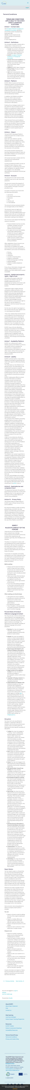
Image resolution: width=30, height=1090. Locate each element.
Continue (15, 1088)
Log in (27, 7)
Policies (4, 992)
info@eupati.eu (11, 714)
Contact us (8, 1010)
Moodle (10, 998)
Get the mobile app (7, 994)
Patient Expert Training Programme (15, 1019)
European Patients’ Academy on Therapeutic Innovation (14, 56)
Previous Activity (9, 981)
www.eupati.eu (9, 1068)
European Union (10, 1063)
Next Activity (19, 981)
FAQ (7, 1008)
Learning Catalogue (11, 1017)
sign (21, 693)
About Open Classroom (12, 1006)
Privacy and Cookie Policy (12, 1039)
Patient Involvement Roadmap (14, 1028)
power (14, 483)
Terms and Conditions (9, 1086)
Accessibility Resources (12, 1030)
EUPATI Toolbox (10, 1026)
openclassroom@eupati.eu (12, 1070)
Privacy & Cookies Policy (20, 1086)
